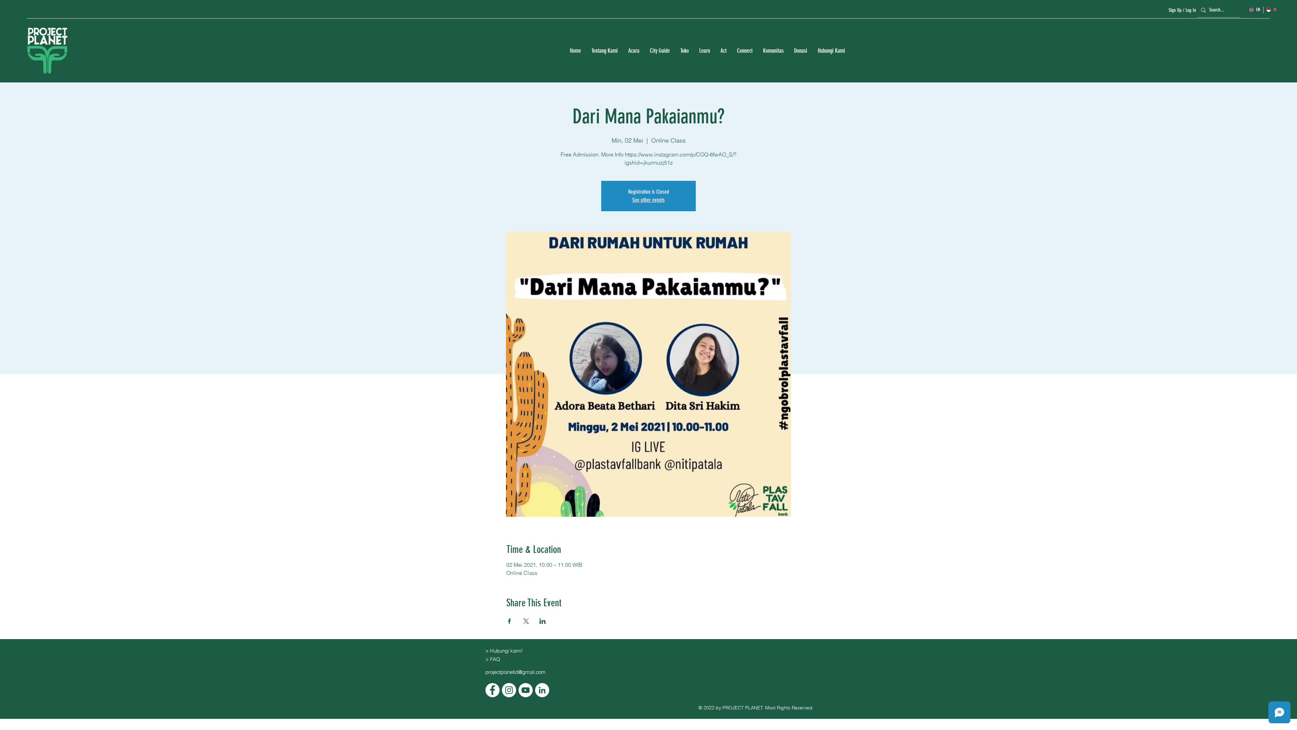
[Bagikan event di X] (526, 621)
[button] (604, 50)
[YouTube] (525, 690)
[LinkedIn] (542, 690)
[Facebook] (492, 690)
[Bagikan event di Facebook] (509, 621)
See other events (648, 200)
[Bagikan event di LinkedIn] (542, 621)
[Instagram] (509, 690)
